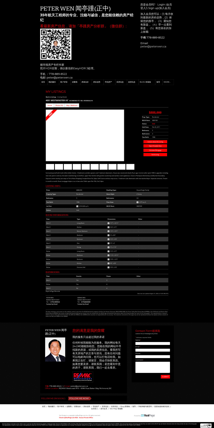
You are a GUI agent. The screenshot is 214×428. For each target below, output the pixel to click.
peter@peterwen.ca (153, 46)
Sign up (153, 8)
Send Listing (155, 155)
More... (167, 82)
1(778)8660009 (85, 302)
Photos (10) (59, 105)
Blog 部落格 (145, 82)
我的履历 (52, 82)
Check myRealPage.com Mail (68, 418)
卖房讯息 (131, 82)
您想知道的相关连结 (161, 406)
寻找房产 (108, 82)
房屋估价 (85, 82)
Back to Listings (51, 97)
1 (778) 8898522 (55, 302)
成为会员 (103, 409)
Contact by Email (52, 304)
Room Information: (57, 215)
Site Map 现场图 (116, 409)
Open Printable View (155, 146)
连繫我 (74, 82)
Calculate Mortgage (155, 150)
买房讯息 (120, 82)
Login (161, 4)
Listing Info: (53, 186)
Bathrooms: (53, 272)
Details (50, 105)
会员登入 (94, 409)
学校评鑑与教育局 (145, 406)
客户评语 (63, 82)
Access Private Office (86, 418)
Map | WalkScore (71, 105)
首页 (43, 82)
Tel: (47, 302)
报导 (158, 82)
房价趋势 (96, 82)
